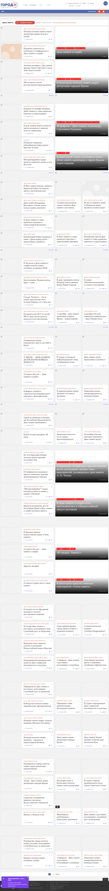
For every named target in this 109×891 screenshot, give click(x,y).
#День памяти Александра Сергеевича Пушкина (85, 122)
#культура (35, 200)
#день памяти (28, 29)
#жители (40, 260)
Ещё (2, 11)
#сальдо (40, 294)
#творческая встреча (63, 462)
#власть (26, 606)
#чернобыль (39, 701)
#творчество (41, 200)
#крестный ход (28, 337)
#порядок (73, 623)
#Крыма (34, 46)
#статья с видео (41, 388)
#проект (26, 388)
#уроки (86, 431)
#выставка (87, 734)
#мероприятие (61, 354)
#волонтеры (42, 640)
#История (26, 432)
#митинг (35, 812)
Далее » (58, 874)
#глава (38, 63)
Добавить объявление (73, 3)
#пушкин (68, 122)
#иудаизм (35, 80)
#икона (34, 311)
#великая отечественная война (66, 499)
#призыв (26, 415)
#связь (34, 123)
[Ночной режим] (107, 3)
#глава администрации (63, 234)
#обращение (33, 684)
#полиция (26, 503)
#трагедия (44, 415)
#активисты (35, 486)
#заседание (64, 388)
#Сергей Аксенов (43, 503)
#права (99, 431)
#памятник (40, 354)
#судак (30, 157)
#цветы (68, 78)
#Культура (26, 140)
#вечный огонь (34, 503)
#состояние (40, 311)
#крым (25, 63)
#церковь (95, 200)
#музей (32, 657)
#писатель (93, 734)
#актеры (26, 718)
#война (86, 277)
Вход (26, 5)
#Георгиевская (41, 46)
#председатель (96, 234)
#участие (38, 217)
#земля (26, 452)
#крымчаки (41, 80)
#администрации (80, 48)
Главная (38, 22)
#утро (72, 579)
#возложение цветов (94, 277)
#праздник (87, 623)
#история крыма (28, 735)
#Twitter (38, 795)
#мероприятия (36, 29)
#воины (101, 388)
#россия (46, 294)
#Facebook (59, 778)
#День (67, 153)
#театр (25, 701)
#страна (42, 63)
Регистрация (33, 5)
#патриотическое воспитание (32, 623)
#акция (26, 157)
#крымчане (27, 640)
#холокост (35, 294)
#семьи (45, 354)
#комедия (40, 718)
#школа (37, 657)
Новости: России (46, 22)
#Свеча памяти (36, 529)
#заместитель (32, 452)
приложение (92, 11)
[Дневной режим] (104, 3)
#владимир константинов (31, 106)
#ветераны (64, 200)
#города (46, 311)
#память (43, 29)
